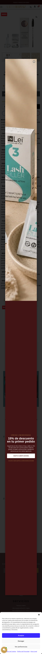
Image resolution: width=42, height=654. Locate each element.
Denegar (21, 641)
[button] (39, 615)
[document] (21, 327)
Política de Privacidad (23, 651)
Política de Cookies (10, 651)
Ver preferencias (21, 647)
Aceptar (21, 635)
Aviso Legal (33, 651)
